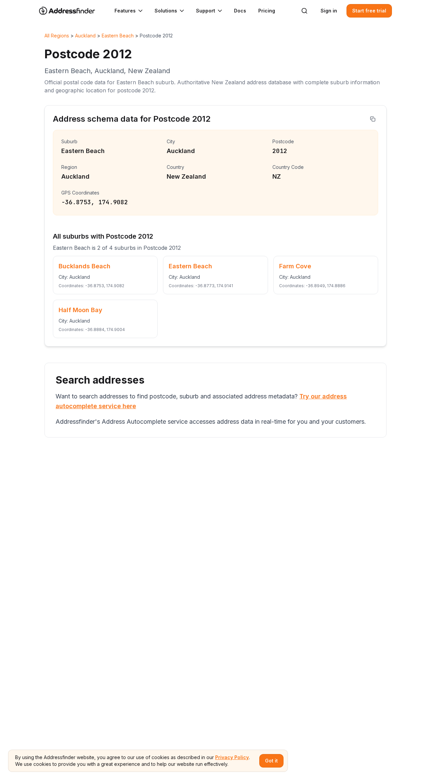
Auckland (85, 35)
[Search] (304, 11)
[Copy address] (372, 119)
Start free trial (369, 10)
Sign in (329, 10)
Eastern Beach (118, 35)
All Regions (56, 35)
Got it (271, 760)
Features (125, 10)
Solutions (166, 10)
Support (205, 10)
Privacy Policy (232, 757)
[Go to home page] (71, 11)
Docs (240, 10)
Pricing (266, 10)
